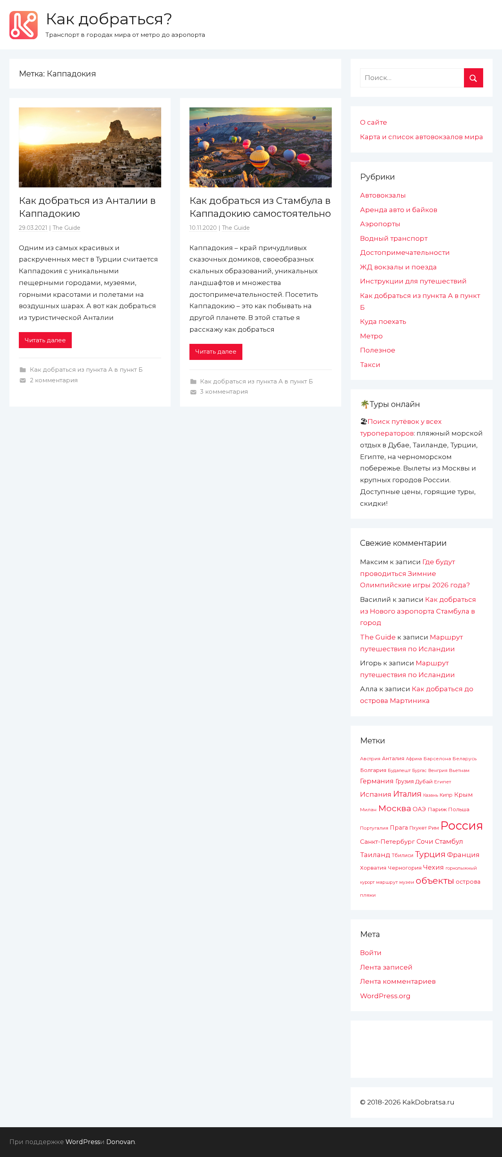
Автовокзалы (383, 195)
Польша (458, 809)
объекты (435, 880)
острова (468, 881)
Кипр (446, 795)
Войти (371, 953)
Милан (368, 809)
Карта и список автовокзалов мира (421, 137)
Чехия (433, 867)
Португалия (374, 828)
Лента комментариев (398, 981)
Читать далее (45, 340)
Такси (370, 365)
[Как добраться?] (23, 25)
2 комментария (54, 380)
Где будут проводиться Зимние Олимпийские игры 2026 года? (415, 573)
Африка (414, 758)
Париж (437, 809)
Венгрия (437, 770)
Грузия (404, 781)
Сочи (425, 841)
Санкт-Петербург (387, 841)
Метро (371, 336)
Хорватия (373, 868)
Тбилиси (402, 855)
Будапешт (399, 770)
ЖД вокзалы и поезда (398, 267)
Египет (442, 782)
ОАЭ (419, 809)
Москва (394, 808)
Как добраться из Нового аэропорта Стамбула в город (418, 611)
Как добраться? (109, 18)
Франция (463, 855)
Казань (430, 795)
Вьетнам (459, 770)
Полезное (377, 350)
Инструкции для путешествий (413, 281)
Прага (399, 827)
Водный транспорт (393, 238)
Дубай (424, 781)
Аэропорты (380, 224)
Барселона (437, 758)
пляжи (368, 895)
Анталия (393, 758)
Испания (375, 794)
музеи (406, 882)
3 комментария (224, 391)
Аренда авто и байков (398, 210)
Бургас (419, 770)
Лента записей (386, 967)
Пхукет (418, 828)
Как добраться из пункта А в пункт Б (86, 369)
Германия (377, 781)
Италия (407, 794)
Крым (463, 794)
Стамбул (449, 841)
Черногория (405, 868)
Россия (461, 825)
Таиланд (375, 855)
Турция (430, 854)
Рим (433, 828)
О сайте (373, 122)
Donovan (120, 1142)
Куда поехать (383, 321)
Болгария (373, 770)
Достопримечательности (405, 252)
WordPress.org (385, 996)
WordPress (82, 1142)
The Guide (66, 227)
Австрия (370, 758)
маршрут (387, 882)
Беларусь (465, 758)
